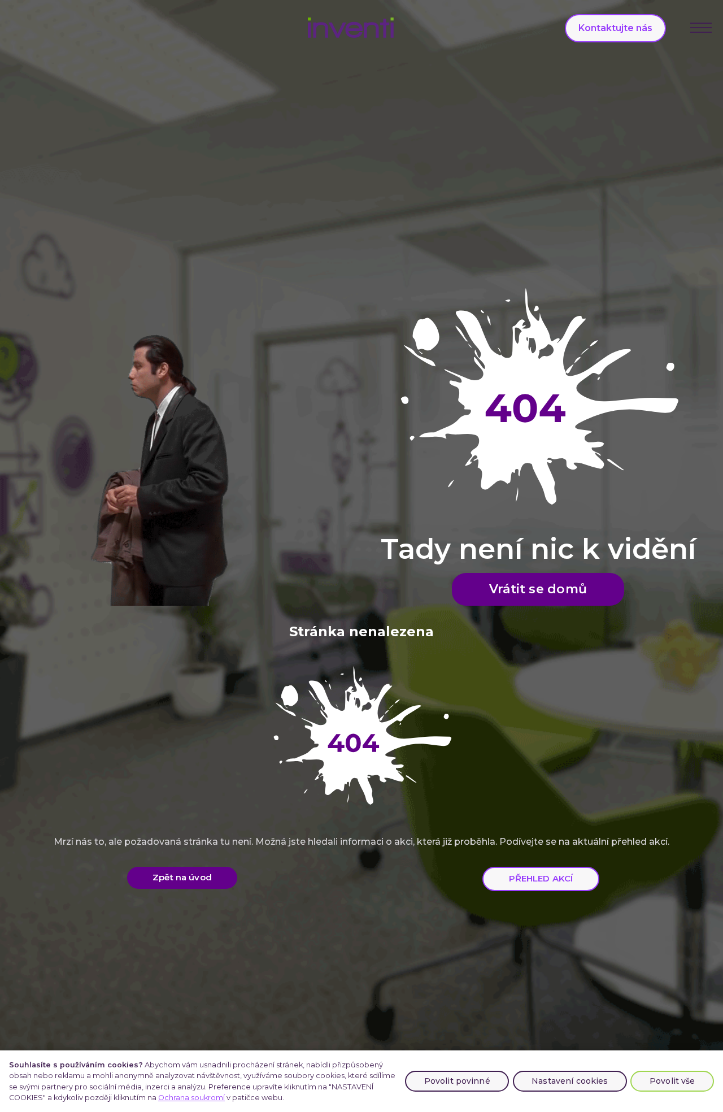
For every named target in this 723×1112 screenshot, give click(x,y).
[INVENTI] (351, 28)
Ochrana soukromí (191, 1097)
